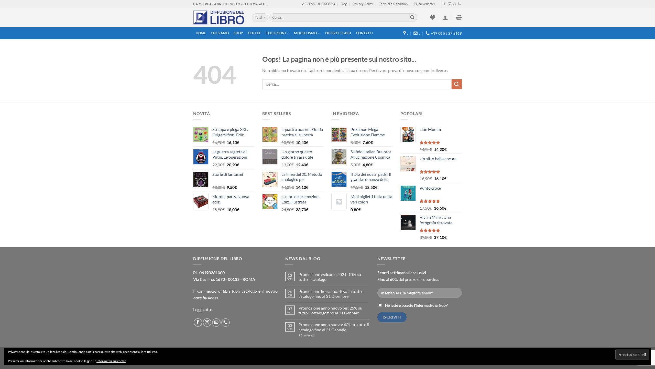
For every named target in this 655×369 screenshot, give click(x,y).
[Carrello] (459, 17)
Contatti (364, 33)
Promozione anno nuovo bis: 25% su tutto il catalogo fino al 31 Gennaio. (330, 310)
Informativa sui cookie (111, 361)
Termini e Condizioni (393, 4)
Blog (344, 4)
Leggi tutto (202, 309)
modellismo (305, 33)
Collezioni (276, 33)
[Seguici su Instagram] (449, 4)
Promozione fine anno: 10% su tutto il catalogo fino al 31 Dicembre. (332, 294)
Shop (238, 33)
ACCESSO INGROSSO (318, 4)
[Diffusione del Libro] (218, 18)
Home (201, 33)
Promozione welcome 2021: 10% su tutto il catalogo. (330, 277)
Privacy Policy (363, 4)
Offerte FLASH (338, 33)
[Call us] (459, 4)
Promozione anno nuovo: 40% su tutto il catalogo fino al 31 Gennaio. (334, 327)
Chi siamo (220, 33)
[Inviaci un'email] (454, 4)
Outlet (254, 33)
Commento (306, 335)
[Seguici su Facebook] (444, 4)
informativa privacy (431, 305)
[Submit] (412, 17)
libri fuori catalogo (240, 291)
